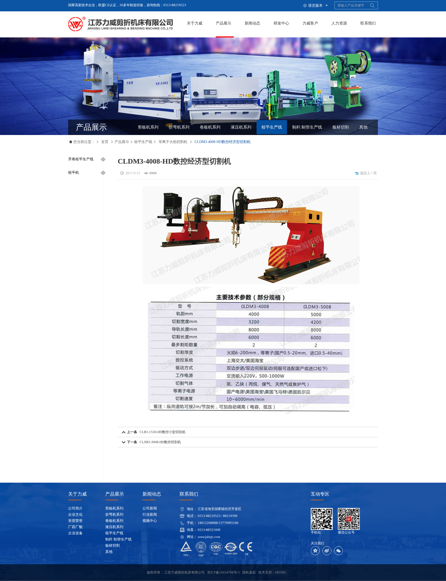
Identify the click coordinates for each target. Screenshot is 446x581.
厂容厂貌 (75, 527)
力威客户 (310, 23)
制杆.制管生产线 (307, 127)
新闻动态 (252, 23)
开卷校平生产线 (80, 159)
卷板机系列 (210, 127)
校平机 (73, 172)
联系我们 (368, 23)
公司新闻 (149, 508)
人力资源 (339, 23)
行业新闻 (149, 514)
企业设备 (75, 533)
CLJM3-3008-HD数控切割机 (160, 442)
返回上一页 (366, 173)
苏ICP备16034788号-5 (223, 572)
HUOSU (280, 572)
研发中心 (281, 23)
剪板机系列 (148, 127)
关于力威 (194, 23)
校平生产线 (271, 127)
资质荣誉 (75, 521)
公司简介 (75, 508)
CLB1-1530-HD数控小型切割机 (163, 432)
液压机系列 (241, 127)
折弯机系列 (179, 127)
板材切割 (340, 127)
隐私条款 (249, 572)
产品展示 (223, 23)
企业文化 (75, 514)
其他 (363, 127)
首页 (104, 142)
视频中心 (149, 521)
